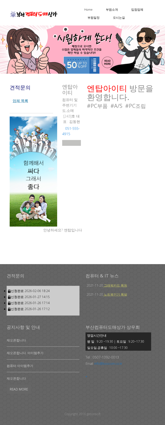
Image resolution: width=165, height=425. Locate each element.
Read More (19, 389)
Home (88, 9)
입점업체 (137, 9)
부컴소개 (112, 9)
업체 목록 (20, 100)
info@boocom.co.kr (108, 363)
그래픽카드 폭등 (115, 285)
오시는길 (119, 17)
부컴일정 (94, 17)
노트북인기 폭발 (115, 294)
